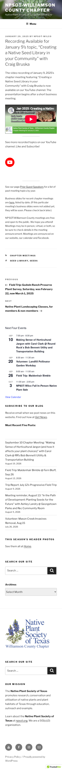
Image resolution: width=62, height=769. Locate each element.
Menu (33, 23)
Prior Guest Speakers (32, 186)
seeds (34, 261)
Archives (10, 584)
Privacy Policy (13, 756)
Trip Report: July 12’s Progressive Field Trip (31, 484)
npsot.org (22, 720)
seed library (19, 261)
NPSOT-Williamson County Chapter (30, 8)
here (11, 202)
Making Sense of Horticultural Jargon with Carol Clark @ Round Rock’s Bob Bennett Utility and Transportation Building (35, 345)
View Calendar (13, 397)
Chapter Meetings (23, 255)
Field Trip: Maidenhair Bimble (33, 375)
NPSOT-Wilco (43, 36)
